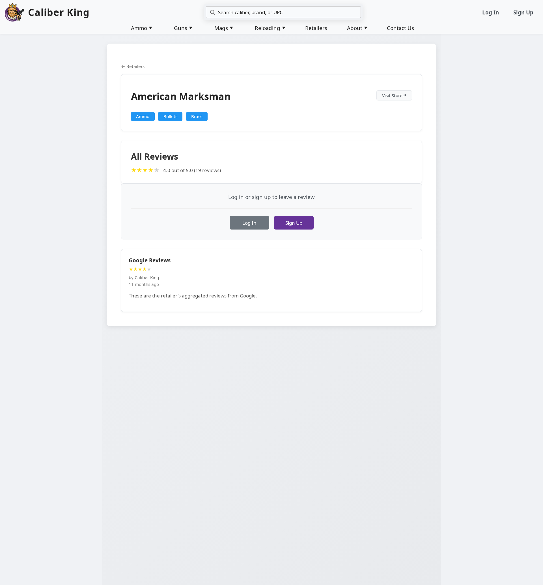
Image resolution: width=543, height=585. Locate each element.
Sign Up (523, 12)
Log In (490, 12)
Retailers (316, 27)
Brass (196, 116)
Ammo (142, 116)
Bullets (170, 116)
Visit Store (394, 95)
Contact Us (400, 27)
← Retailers (133, 66)
